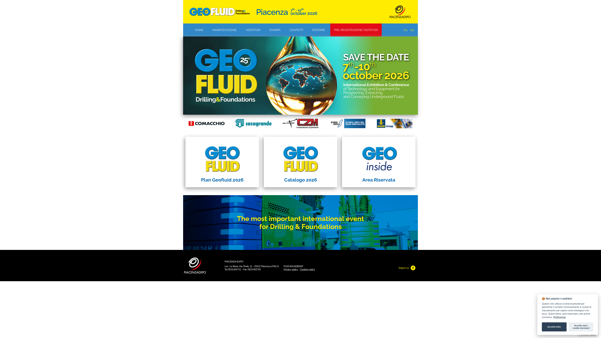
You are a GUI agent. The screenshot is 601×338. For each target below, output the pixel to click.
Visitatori (253, 30)
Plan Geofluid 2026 (222, 180)
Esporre (318, 30)
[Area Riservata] (379, 156)
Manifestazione (224, 30)
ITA (405, 30)
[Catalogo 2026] (300, 156)
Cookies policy (307, 269)
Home (199, 30)
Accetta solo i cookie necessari (581, 326)
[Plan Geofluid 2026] (222, 156)
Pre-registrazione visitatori (356, 30)
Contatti (296, 30)
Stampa (274, 30)
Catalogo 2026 (300, 180)
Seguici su (403, 267)
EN (412, 30)
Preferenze (559, 317)
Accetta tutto (554, 326)
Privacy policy (291, 269)
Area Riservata (378, 180)
